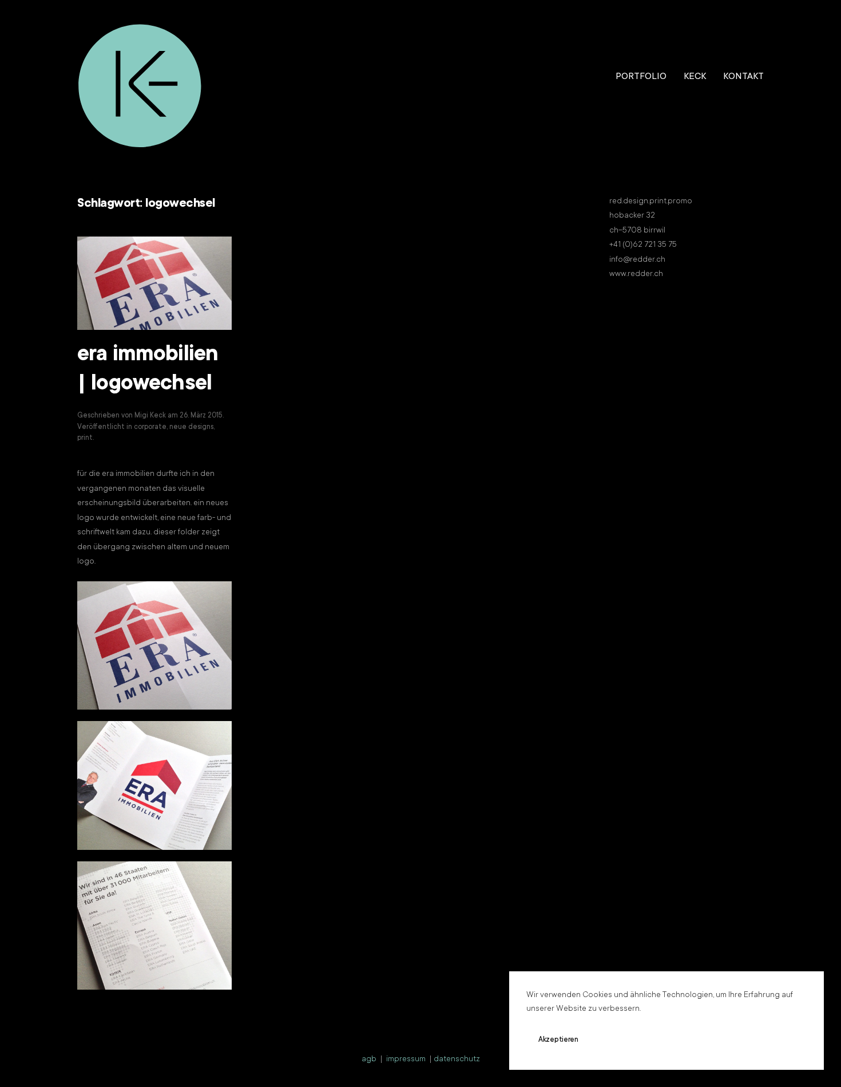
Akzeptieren (558, 1040)
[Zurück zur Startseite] (140, 77)
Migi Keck (150, 416)
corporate (150, 427)
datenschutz (457, 1059)
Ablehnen (626, 1040)
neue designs (191, 427)
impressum (406, 1059)
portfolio (641, 77)
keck (695, 77)
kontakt (743, 77)
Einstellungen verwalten (713, 1040)
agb (369, 1059)
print (85, 438)
